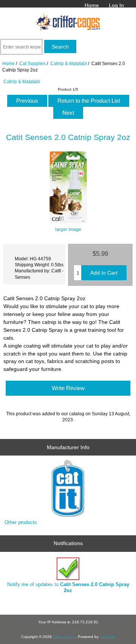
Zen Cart (107, 637)
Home (92, 5)
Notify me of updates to (68, 587)
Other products (21, 522)
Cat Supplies (32, 63)
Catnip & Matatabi (68, 63)
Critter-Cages (64, 637)
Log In (116, 5)
